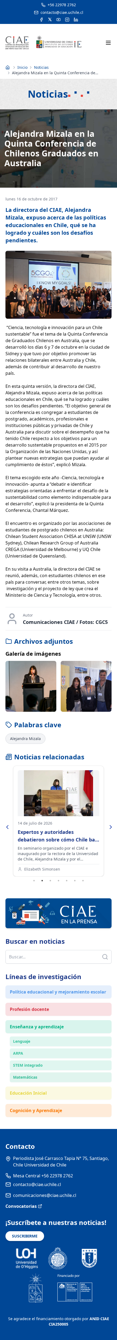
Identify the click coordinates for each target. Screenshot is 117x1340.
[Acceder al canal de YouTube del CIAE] (58, 19)
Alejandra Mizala (25, 738)
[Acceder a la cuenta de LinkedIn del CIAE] (76, 19)
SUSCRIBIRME (25, 1236)
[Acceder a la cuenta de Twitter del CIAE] (50, 19)
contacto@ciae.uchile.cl (37, 1184)
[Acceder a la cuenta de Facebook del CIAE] (41, 19)
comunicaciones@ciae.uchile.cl (44, 1195)
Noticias (41, 67)
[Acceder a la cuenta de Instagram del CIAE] (67, 19)
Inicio (22, 67)
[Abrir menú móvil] (108, 42)
